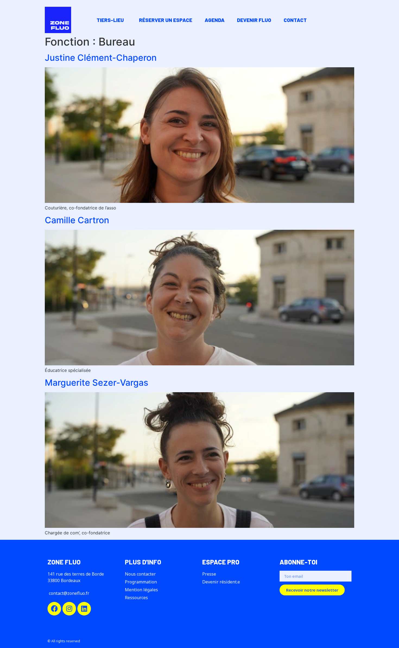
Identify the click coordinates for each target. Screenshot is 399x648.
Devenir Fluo (254, 20)
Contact (295, 20)
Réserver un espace (165, 20)
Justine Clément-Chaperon (101, 57)
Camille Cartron (77, 220)
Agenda (214, 20)
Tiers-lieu (110, 20)
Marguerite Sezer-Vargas (96, 382)
